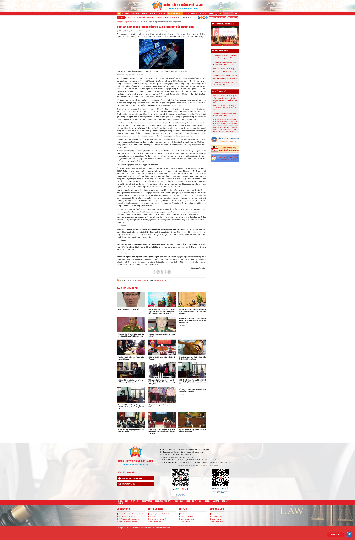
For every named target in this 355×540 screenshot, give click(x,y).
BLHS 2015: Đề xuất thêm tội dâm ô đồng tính (161, 358)
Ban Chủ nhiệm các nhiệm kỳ (126, 516)
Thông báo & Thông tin (156, 521)
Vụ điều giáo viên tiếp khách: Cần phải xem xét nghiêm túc (192, 431)
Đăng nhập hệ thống (217, 521)
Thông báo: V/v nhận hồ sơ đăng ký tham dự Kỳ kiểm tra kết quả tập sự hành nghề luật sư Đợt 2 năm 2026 (225, 58)
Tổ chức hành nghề (216, 516)
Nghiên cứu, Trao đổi (174, 13)
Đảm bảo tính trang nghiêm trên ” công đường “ (161, 335)
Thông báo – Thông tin (148, 13)
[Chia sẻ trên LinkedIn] (169, 272)
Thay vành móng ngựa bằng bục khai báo (161, 406)
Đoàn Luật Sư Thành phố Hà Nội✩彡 (144, 31)
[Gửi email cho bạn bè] (161, 272)
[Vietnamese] (221, 13)
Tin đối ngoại (153, 516)
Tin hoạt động (135, 13)
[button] (236, 13)
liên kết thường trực (160, 280)
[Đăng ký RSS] (201, 17)
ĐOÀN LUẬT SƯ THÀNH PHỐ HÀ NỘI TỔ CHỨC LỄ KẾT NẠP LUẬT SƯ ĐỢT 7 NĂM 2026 (224, 108)
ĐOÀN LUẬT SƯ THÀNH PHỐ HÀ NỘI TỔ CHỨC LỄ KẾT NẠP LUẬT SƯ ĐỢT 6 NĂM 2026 (224, 71)
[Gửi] (231, 13)
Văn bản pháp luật (216, 519)
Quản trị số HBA (335, 534)
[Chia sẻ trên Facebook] (154, 272)
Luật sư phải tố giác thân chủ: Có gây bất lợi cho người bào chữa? (131, 381)
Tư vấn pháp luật (185, 521)
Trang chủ (119, 13)
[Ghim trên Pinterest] (165, 272)
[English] (217, 13)
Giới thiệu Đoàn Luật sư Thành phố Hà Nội (130, 514)
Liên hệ (211, 13)
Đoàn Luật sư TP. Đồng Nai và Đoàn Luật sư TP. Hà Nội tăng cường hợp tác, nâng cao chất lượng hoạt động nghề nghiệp (225, 129)
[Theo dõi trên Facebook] (199, 17)
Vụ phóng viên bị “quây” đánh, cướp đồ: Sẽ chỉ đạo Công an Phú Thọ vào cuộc (131, 335)
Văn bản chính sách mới (187, 516)
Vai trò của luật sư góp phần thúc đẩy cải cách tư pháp (131, 431)
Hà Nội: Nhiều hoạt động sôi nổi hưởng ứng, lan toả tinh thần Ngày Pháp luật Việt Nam (192, 311)
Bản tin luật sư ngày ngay (187, 519)
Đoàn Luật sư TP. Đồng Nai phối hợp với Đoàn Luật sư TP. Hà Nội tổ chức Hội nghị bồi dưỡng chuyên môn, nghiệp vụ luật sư (225, 121)
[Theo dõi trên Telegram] (206, 17)
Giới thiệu (125, 13)
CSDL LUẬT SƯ (202, 13)
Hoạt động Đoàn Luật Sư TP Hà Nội (159, 514)
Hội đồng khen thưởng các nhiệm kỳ (128, 519)
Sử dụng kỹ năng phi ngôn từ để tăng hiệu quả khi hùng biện (192, 390)
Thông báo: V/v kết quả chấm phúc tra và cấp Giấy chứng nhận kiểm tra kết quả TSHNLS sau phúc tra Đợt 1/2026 (225, 85)
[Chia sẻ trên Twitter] (158, 272)
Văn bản (193, 13)
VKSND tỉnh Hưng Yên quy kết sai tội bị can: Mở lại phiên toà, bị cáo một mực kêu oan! (192, 382)
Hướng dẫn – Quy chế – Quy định (127, 521)
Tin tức (186, 13)
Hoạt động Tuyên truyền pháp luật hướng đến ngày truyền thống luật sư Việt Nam (161, 431)
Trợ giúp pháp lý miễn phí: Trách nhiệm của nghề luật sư (131, 358)
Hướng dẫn (162, 13)
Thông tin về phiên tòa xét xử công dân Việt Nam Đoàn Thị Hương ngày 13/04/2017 (161, 382)
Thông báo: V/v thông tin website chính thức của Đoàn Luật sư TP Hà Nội (224, 115)
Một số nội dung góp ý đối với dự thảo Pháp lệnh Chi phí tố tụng (192, 358)
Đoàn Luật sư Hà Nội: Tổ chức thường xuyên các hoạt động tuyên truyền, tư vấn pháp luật (192, 320)
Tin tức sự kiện (184, 514)
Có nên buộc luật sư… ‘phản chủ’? (129, 309)
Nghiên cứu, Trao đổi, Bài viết (157, 519)
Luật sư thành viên (216, 514)
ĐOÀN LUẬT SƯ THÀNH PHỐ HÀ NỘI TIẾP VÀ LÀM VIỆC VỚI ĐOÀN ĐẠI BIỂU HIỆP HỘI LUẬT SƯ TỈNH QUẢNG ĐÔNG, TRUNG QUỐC (144, 17)
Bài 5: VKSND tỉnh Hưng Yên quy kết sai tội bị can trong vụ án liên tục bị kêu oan (131, 407)
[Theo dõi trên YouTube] (204, 17)
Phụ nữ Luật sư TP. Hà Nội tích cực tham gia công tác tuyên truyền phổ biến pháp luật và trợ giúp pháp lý (161, 311)
